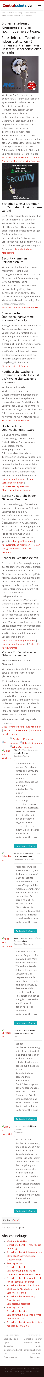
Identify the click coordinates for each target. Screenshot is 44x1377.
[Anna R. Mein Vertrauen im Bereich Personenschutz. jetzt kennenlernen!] (7, 942)
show (16, 1220)
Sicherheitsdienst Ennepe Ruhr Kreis (21, 307)
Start (3, 13)
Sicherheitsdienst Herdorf (15, 420)
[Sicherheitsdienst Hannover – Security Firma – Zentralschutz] (17, 5)
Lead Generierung (32, 1371)
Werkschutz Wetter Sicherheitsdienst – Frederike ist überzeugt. (24, 1245)
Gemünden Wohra (21, 756)
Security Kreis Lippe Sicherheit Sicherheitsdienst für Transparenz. (13, 1346)
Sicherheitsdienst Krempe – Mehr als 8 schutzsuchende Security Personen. (33, 1346)
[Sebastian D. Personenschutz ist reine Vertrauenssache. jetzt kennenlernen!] (7, 857)
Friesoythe (18, 1132)
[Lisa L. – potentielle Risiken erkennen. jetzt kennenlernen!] (7, 1130)
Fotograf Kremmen (23, 541)
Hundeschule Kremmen (14, 478)
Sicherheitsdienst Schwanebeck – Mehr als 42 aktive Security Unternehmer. (24, 1256)
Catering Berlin (19, 1371)
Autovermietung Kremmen (16, 486)
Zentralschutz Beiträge (15, 13)
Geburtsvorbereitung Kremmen (18, 640)
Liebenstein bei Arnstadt (24, 859)
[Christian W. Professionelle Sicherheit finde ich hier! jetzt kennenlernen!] (7, 1034)
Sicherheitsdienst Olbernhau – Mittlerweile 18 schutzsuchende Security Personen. (23, 1289)
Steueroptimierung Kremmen (17, 490)
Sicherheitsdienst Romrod (15, 365)
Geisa (16, 1036)
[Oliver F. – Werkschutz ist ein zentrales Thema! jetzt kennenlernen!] (7, 754)
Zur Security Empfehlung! (25, 846)
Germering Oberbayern (23, 944)
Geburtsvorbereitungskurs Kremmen (21, 726)
